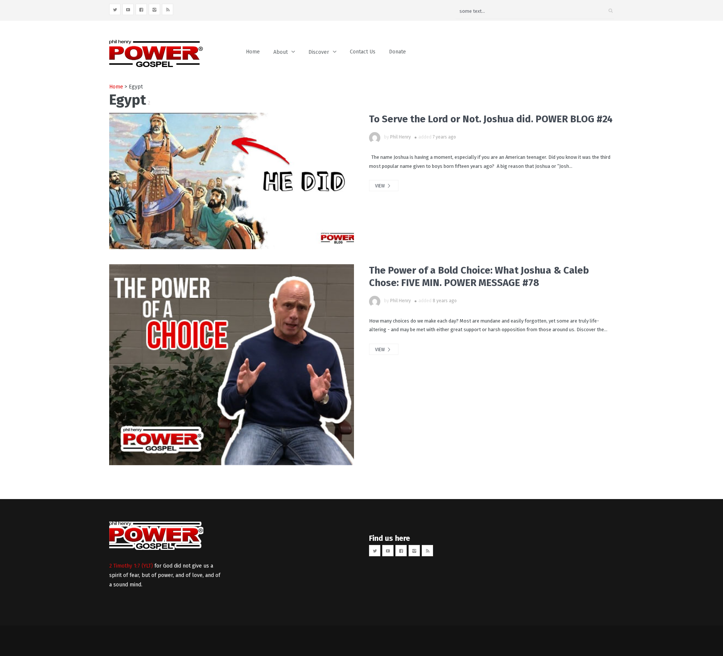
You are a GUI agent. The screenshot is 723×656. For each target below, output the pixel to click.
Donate (397, 52)
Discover (318, 52)
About (280, 52)
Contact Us (362, 52)
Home (253, 52)
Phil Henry (400, 137)
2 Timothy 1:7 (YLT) (131, 566)
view (380, 186)
